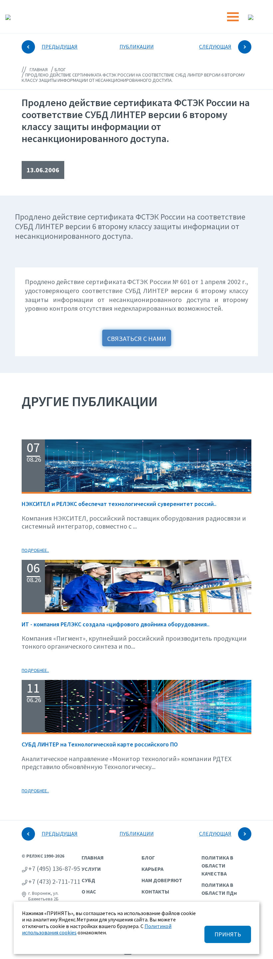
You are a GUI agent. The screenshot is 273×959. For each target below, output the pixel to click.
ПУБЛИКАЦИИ (137, 46)
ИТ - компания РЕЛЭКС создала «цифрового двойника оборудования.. (115, 624)
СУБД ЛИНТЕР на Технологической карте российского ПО (100, 744)
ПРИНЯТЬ (227, 934)
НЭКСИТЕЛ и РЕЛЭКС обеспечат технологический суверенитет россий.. (119, 504)
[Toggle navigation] (233, 17)
